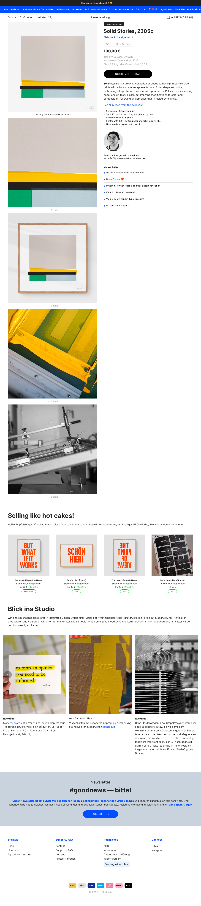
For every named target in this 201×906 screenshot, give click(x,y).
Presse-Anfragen (66, 858)
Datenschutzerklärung (117, 854)
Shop (11, 845)
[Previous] (8, 675)
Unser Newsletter (175, 9)
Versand (60, 854)
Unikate (41, 17)
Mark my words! (12, 723)
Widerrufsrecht (112, 858)
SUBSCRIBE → (100, 814)
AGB (106, 845)
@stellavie (109, 726)
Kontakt (60, 845)
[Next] (193, 675)
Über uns (13, 850)
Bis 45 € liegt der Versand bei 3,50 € (126, 64)
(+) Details (52, 210)
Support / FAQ (64, 850)
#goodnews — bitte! (20, 854)
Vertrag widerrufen (116, 864)
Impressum (110, 850)
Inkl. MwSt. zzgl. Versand (118, 56)
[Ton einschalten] (127, 709)
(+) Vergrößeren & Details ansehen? (53, 114)
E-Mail (155, 845)
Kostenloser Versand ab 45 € (121, 60)
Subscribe (132, 9)
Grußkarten (26, 17)
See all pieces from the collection (123, 104)
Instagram (157, 850)
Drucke (12, 17)
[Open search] (50, 17)
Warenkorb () (182, 17)
